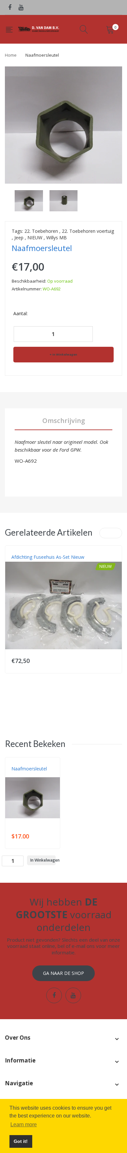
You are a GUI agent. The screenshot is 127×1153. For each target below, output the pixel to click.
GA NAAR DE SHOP (63, 973)
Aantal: (20, 313)
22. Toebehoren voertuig (88, 231)
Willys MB (56, 237)
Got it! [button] (21, 1141)
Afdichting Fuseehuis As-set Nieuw (47, 557)
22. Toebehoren (41, 231)
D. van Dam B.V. (26, 775)
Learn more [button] (23, 1124)
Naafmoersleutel (29, 769)
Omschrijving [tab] (63, 420)
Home (11, 55)
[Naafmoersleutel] (29, 200)
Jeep (18, 237)
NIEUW (34, 237)
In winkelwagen (64, 354)
